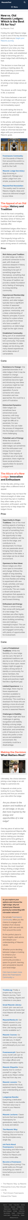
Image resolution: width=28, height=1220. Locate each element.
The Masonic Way (10, 1129)
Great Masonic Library (12, 1005)
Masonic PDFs (15, 1209)
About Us (5, 1204)
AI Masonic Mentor (20, 1213)
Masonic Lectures (10, 1115)
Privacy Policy (16, 1204)
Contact (10, 1204)
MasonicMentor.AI (10, 1020)
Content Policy (22, 1211)
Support (13, 1213)
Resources (13, 1207)
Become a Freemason (12, 1162)
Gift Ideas (15, 1211)
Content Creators (7, 1215)
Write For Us (6, 1207)
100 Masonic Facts (20, 1207)
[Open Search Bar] (24, 2)
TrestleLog (7, 990)
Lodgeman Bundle (10, 1097)
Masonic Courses (10, 1035)
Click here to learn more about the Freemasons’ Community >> (12, 974)
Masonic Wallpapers (7, 1211)
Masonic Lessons (10, 1082)
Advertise (23, 1204)
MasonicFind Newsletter (13, 186)
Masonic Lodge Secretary (13, 171)
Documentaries (7, 1213)
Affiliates (22, 1215)
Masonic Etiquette (10, 1067)
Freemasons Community (13, 156)
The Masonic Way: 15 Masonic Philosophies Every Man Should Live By (13, 1187)
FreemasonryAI (9, 1052)
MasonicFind (6, 2)
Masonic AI (22, 1209)
